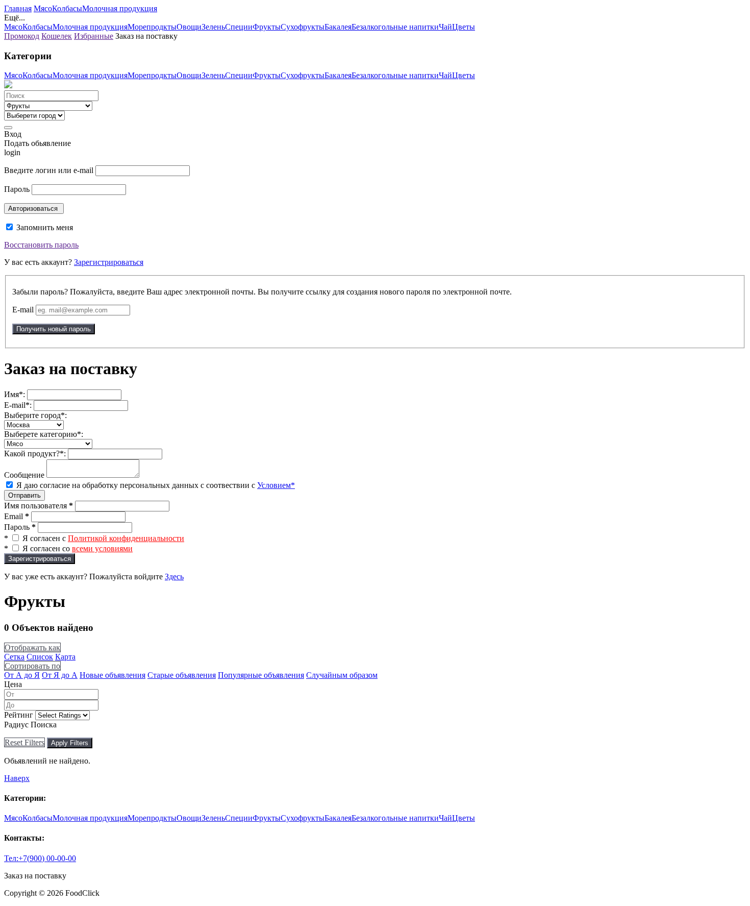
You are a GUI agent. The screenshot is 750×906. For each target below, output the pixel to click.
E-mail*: (18, 405)
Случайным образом (342, 675)
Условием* (276, 485)
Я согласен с (103, 538)
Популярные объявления (261, 675)
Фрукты (267, 26)
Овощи (189, 26)
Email (16, 516)
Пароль (17, 189)
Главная (18, 8)
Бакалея (338, 26)
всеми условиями (102, 548)
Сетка (14, 656)
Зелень (213, 26)
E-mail (23, 309)
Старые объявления (181, 675)
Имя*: (14, 394)
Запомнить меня (43, 227)
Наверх (17, 778)
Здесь (174, 576)
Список (40, 656)
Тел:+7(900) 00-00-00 (40, 858)
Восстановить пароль (41, 244)
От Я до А (60, 675)
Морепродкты (152, 26)
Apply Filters (69, 743)
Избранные (93, 36)
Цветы (463, 26)
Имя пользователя (38, 505)
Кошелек (56, 36)
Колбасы (67, 8)
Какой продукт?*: (35, 453)
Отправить (24, 495)
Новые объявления (112, 675)
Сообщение (24, 475)
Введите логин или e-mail (48, 170)
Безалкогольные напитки (395, 26)
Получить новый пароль (53, 329)
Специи (239, 26)
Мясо (43, 8)
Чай (445, 26)
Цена (13, 684)
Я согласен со (77, 548)
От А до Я (22, 675)
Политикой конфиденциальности (126, 538)
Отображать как (32, 647)
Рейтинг (18, 715)
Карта (65, 656)
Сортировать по (32, 666)
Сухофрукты (302, 26)
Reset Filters (24, 742)
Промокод (21, 36)
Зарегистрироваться (108, 262)
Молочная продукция (119, 8)
